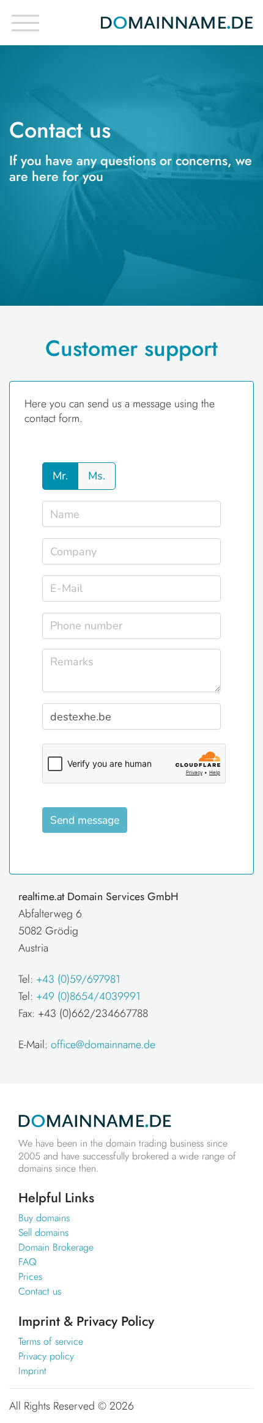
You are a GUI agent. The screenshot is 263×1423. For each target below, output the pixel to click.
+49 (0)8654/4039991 (88, 996)
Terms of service (50, 1341)
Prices (30, 1277)
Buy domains (44, 1218)
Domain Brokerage (56, 1247)
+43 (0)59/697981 (78, 979)
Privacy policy (46, 1356)
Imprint (32, 1371)
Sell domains (43, 1232)
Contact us (39, 1291)
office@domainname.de (103, 1044)
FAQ (27, 1262)
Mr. (60, 475)
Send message (84, 820)
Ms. (96, 475)
